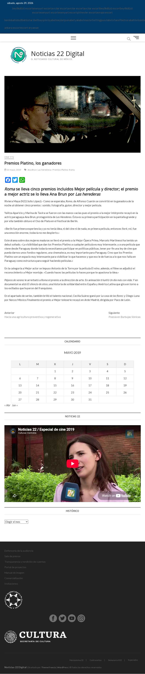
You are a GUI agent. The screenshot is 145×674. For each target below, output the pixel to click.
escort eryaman (30, 27)
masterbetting (92, 20)
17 (90, 385)
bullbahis (23, 20)
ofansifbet (118, 20)
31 (90, 399)
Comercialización (13, 578)
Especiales (133, 660)
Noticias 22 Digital (57, 54)
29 (55, 399)
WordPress (62, 667)
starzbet (33, 20)
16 (72, 385)
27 (20, 399)
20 (20, 392)
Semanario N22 (115, 660)
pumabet (70, 20)
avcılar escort (59, 8)
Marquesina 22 (76, 660)
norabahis (131, 20)
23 (72, 392)
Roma (72, 169)
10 (90, 378)
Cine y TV (9, 157)
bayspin (42, 20)
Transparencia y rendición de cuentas (25, 561)
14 (37, 385)
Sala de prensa (12, 556)
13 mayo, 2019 (13, 169)
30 (72, 399)
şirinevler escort (86, 12)
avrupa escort (104, 12)
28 (37, 399)
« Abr (7, 405)
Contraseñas (96, 660)
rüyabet (51, 20)
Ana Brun (32, 169)
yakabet (79, 20)
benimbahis (11, 20)
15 (55, 385)
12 (125, 378)
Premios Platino (60, 169)
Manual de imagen (14, 572)
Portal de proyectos (15, 567)
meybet (60, 20)
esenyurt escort (42, 8)
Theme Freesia (48, 667)
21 (37, 392)
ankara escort (12, 27)
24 (90, 392)
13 (20, 385)
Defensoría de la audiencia (18, 550)
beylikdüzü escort (22, 8)
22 (55, 392)
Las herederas (45, 169)
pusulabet (106, 20)
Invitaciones (11, 583)
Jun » (15, 405)
